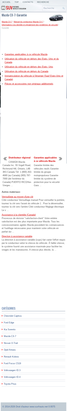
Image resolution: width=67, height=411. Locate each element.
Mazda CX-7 (7, 22)
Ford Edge (9, 322)
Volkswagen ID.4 (12, 377)
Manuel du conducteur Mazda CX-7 (28, 22)
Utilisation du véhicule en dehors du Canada (26, 71)
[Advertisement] (33, 40)
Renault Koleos (11, 356)
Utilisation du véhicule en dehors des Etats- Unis (29, 66)
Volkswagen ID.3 (12, 370)
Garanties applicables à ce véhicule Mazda (26, 54)
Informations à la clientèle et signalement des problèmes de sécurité (30, 25)
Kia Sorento (9, 329)
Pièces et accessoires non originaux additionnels (29, 83)
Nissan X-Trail (11, 343)
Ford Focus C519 (12, 363)
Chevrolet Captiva (12, 316)
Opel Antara (9, 349)
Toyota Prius (10, 384)
